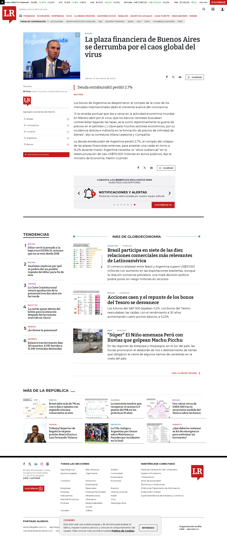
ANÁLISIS (123, 16)
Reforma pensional (115, 22)
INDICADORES (179, 16)
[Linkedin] (180, 77)
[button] (78, 194)
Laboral (32, 284)
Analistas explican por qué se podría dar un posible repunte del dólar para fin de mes (46, 271)
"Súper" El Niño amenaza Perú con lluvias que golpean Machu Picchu (145, 337)
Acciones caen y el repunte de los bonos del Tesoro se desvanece (150, 299)
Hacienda (32, 339)
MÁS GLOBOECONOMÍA (184, 373)
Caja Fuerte (91, 473)
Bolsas (31, 244)
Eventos (115, 488)
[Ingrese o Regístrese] (222, 9)
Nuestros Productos (151, 473)
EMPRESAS (58, 16)
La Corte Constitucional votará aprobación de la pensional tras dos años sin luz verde (45, 292)
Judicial (53, 424)
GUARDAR (196, 77)
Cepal (147, 22)
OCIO (69, 16)
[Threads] (49, 464)
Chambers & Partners (164, 22)
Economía (116, 480)
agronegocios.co (58, 527)
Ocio (113, 499)
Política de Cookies (123, 530)
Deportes (116, 424)
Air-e (139, 22)
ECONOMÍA (43, 16)
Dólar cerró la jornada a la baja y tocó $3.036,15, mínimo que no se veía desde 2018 (45, 250)
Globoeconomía (119, 492)
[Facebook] (167, 77)
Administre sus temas (38, 154)
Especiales (91, 488)
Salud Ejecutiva (118, 503)
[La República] (9, 15)
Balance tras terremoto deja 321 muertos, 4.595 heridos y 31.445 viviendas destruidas (45, 345)
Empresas (65, 488)
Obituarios (91, 499)
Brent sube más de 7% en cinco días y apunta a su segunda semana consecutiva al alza (64, 408)
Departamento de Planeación (80, 22)
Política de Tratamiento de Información (160, 488)
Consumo (65, 480)
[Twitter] (173, 77)
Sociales (65, 510)
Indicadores (66, 495)
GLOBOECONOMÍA (84, 16)
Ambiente (177, 424)
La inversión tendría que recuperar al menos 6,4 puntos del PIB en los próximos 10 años (126, 408)
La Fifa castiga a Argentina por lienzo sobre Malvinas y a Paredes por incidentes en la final (125, 434)
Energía (53, 400)
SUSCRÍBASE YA (163, 205)
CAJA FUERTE (162, 16)
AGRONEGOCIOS (106, 16)
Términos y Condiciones (153, 484)
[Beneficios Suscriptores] (213, 9)
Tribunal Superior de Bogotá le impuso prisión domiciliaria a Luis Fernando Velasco (63, 433)
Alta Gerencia (92, 469)
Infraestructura (93, 495)
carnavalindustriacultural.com (38, 530)
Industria (33, 305)
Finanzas (65, 492)
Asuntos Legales (69, 473)
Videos (89, 510)
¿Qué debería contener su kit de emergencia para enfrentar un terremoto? (186, 433)
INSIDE (193, 16)
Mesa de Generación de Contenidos (159, 469)
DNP (100, 22)
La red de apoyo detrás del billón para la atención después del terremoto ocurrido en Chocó (44, 313)
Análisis (32, 327)
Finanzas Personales (96, 492)
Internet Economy (70, 499)
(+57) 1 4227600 (31, 478)
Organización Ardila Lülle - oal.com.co (190, 527)
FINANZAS (29, 16)
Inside (114, 495)
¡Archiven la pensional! (42, 330)
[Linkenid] (37, 464)
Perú (180, 22)
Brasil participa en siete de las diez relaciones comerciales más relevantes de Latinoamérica (149, 255)
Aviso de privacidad (151, 480)
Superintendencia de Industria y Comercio (162, 495)
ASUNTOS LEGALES (141, 16)
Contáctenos (147, 477)
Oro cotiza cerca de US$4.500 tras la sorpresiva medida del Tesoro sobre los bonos (186, 408)
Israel (131, 22)
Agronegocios (68, 469)
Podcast (65, 503)
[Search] (204, 9)
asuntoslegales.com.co (34, 527)
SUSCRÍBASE (218, 2)
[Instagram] (42, 464)
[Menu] (21, 16)
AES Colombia (56, 22)
